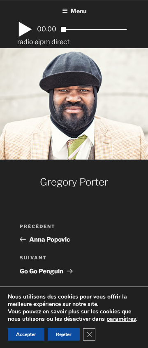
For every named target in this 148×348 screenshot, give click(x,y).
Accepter (26, 334)
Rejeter (64, 334)
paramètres (121, 319)
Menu (78, 10)
